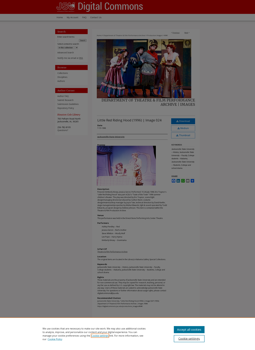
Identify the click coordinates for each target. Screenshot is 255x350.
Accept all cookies (189, 330)
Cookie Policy (55, 339)
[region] (127, 334)
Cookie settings (100, 335)
